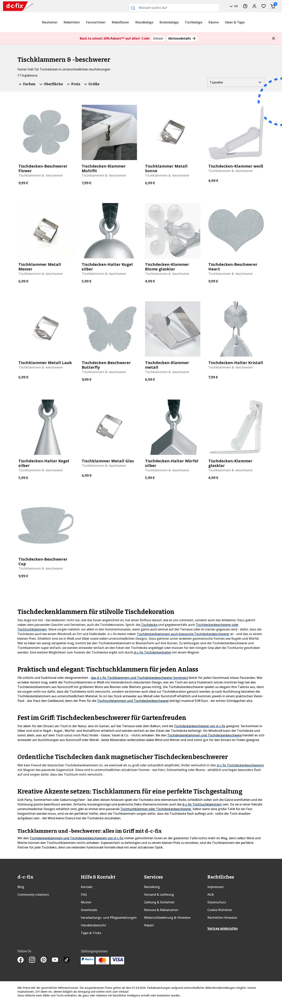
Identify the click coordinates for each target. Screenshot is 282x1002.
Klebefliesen (120, 22)
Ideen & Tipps (235, 22)
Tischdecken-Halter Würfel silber (171, 463)
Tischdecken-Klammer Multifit (104, 168)
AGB (210, 894)
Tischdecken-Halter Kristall (235, 362)
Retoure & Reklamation (161, 910)
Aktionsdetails (180, 38)
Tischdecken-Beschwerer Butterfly (106, 365)
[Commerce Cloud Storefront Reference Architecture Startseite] (12, 6)
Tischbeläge (193, 22)
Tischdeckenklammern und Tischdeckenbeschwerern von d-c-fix (76, 838)
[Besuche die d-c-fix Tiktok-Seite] (66, 960)
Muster (86, 902)
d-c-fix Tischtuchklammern (202, 804)
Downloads (89, 910)
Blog (20, 887)
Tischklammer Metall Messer (39, 266)
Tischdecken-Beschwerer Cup (43, 561)
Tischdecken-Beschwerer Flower (43, 168)
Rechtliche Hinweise (222, 917)
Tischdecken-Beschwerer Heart (232, 266)
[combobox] (174, 8)
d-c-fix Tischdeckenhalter (152, 652)
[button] (273, 38)
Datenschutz (216, 902)
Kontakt (87, 887)
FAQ (84, 894)
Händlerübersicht (93, 925)
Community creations (33, 894)
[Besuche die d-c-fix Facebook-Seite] (23, 960)
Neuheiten (49, 22)
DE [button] (235, 6)
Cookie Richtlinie (219, 910)
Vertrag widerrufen (222, 928)
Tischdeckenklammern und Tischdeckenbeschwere (204, 735)
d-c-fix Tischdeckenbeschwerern (240, 765)
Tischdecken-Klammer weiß (235, 166)
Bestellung (152, 887)
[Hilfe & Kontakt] (245, 6)
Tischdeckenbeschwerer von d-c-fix (199, 726)
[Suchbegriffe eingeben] (133, 8)
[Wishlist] (263, 6)
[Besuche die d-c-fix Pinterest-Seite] (46, 960)
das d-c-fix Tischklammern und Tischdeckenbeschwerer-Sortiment (139, 678)
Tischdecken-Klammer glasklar (230, 463)
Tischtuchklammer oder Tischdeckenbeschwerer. (156, 809)
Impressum (215, 887)
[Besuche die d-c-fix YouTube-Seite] (57, 960)
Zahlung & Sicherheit (159, 902)
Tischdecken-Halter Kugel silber (107, 266)
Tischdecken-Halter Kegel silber (43, 463)
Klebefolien (71, 22)
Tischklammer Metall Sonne (166, 168)
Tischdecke (148, 625)
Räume (213, 22)
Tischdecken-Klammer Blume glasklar (167, 266)
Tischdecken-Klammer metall (167, 365)
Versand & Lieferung (159, 894)
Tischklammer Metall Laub (45, 362)
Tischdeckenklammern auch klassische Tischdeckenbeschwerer (183, 634)
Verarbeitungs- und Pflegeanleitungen (109, 917)
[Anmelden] (254, 6)
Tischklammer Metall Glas (108, 461)
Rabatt (149, 925)
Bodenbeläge (169, 22)
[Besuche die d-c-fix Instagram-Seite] (34, 960)
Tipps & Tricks (91, 933)
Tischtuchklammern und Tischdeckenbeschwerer (133, 701)
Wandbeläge (144, 22)
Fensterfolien (96, 22)
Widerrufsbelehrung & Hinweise (167, 917)
